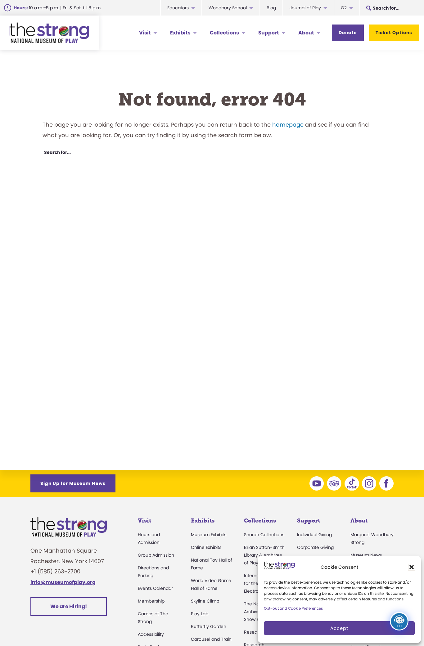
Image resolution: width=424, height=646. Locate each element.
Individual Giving (314, 535)
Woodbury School (228, 8)
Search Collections (264, 535)
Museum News (366, 555)
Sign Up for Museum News (73, 483)
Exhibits (180, 32)
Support (268, 32)
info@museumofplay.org (63, 582)
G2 (344, 8)
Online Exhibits (206, 547)
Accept (339, 628)
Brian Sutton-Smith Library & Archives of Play (264, 555)
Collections (224, 32)
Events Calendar (155, 588)
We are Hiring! (68, 606)
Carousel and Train (211, 639)
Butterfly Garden (208, 626)
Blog (271, 8)
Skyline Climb (205, 601)
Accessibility (151, 634)
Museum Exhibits (208, 535)
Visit (145, 32)
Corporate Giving (315, 547)
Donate (348, 32)
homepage (288, 124)
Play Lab (199, 614)
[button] (411, 567)
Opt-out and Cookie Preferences (293, 608)
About (306, 32)
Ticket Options (394, 32)
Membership (151, 601)
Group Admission (156, 555)
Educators (178, 8)
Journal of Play (305, 8)
